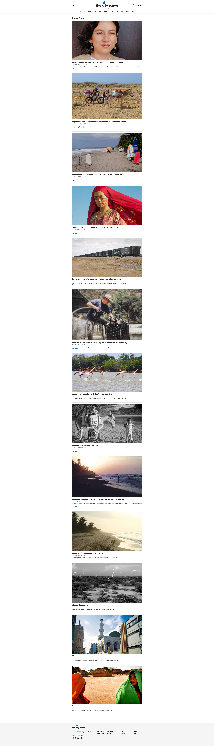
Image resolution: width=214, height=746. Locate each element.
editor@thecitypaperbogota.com (105, 729)
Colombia (95, 11)
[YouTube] (138, 5)
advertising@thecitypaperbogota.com (106, 731)
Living (100, 11)
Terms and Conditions (115, 743)
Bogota (89, 11)
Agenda (111, 11)
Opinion (132, 11)
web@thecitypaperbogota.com (105, 733)
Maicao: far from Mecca (81, 656)
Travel (121, 11)
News (84, 11)
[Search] (73, 5)
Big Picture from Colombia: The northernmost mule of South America (99, 122)
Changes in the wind (80, 605)
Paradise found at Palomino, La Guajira (87, 553)
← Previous (74, 715)
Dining (116, 11)
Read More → (75, 68)
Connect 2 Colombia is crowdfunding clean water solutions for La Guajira (100, 343)
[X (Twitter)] (133, 5)
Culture (105, 11)
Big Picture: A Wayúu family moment (86, 446)
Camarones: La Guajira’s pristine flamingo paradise (92, 394)
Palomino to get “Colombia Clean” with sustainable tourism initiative (99, 175)
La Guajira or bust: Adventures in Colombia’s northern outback (96, 279)
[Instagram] (136, 5)
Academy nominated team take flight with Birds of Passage (95, 228)
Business (127, 11)
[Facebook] (141, 5)
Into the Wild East (79, 706)
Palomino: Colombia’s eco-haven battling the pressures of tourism (98, 499)
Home (80, 11)
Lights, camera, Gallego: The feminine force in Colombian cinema (98, 62)
